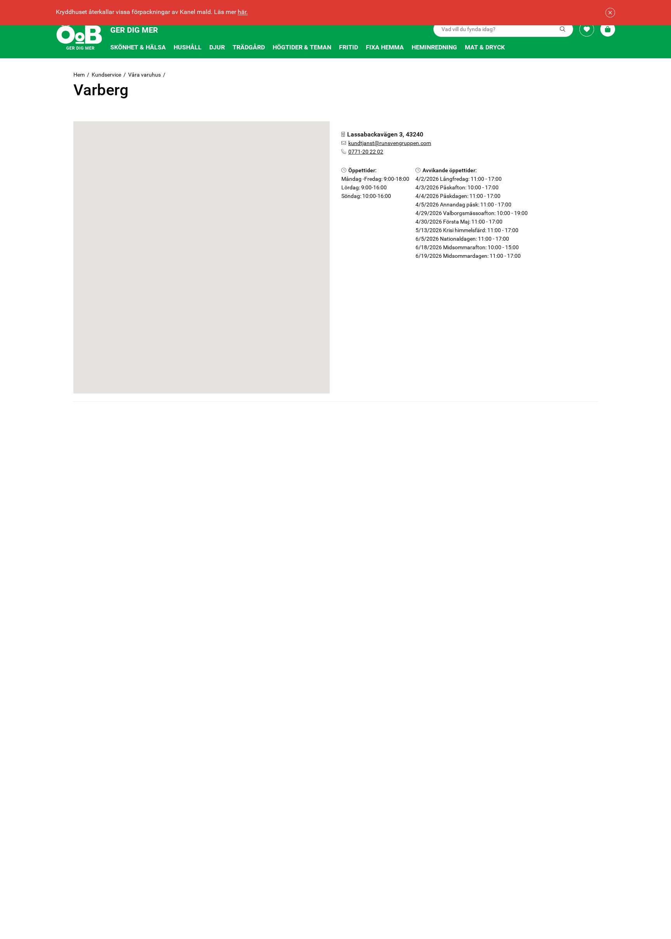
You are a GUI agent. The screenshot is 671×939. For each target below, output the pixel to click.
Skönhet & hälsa (138, 47)
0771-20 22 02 (365, 152)
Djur (217, 47)
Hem (79, 75)
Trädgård (249, 47)
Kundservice (106, 75)
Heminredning (434, 47)
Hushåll (188, 47)
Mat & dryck (485, 47)
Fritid (348, 47)
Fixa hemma (385, 47)
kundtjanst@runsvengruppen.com (389, 143)
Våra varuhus (144, 75)
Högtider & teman (302, 47)
